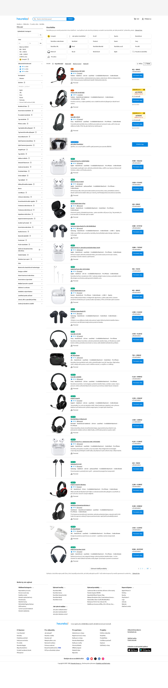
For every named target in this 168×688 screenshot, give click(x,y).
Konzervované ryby (23, 593)
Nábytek (124, 604)
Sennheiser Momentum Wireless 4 (80, 505)
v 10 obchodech (136, 271)
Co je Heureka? (21, 633)
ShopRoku (103, 636)
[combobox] (50, 19)
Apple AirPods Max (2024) (78, 549)
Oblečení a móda (126, 606)
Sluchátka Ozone (57, 600)
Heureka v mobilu (49, 636)
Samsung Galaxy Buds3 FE (78, 311)
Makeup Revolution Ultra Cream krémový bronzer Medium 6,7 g (101, 597)
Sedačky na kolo (22, 595)
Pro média (19, 643)
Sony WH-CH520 (75, 117)
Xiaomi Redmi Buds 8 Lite (78, 291)
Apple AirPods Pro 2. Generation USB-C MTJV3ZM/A (85, 442)
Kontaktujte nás (132, 632)
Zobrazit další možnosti (25, 102)
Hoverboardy (22, 600)
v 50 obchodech (136, 206)
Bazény (124, 595)
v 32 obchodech (136, 551)
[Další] (150, 569)
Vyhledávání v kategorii (24, 31)
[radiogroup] (30, 69)
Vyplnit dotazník (132, 640)
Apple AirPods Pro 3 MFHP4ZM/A (80, 161)
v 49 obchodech (136, 336)
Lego (123, 600)
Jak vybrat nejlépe (59, 607)
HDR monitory (22, 606)
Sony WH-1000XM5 (76, 377)
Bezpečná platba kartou (51, 648)
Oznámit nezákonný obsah (24, 650)
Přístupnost (20, 653)
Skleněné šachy (22, 602)
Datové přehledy (76, 645)
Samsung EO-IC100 (76, 464)
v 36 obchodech (136, 314)
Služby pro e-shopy (77, 638)
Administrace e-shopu (78, 633)
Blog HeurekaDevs (22, 648)
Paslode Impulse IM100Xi (94, 593)
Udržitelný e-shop (105, 645)
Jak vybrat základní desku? (60, 610)
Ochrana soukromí (49, 645)
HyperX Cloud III (75, 398)
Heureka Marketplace (78, 640)
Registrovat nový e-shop (79, 636)
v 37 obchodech (136, 400)
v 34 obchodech (136, 530)
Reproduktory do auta (24, 591)
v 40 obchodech (136, 228)
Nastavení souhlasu (50, 643)
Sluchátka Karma (57, 593)
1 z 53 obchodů (136, 120)
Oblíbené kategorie (24, 587)
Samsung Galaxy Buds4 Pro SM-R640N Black (83, 226)
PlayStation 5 (125, 597)
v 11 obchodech (136, 443)
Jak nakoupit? (48, 633)
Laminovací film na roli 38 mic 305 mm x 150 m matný (101, 591)
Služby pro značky (77, 643)
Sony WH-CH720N (76, 334)
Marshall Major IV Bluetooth (79, 419)
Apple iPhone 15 (126, 591)
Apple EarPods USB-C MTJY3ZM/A (80, 269)
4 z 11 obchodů (136, 96)
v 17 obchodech (136, 422)
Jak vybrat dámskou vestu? (60, 614)
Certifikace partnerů (105, 640)
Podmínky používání (22, 638)
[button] (28, 35)
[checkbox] (18, 47)
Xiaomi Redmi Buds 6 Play (78, 203)
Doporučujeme (127, 587)
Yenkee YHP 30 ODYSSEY (78, 93)
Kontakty (19, 636)
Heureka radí (48, 638)
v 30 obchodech (136, 379)
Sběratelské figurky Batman (26, 604)
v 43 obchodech (136, 163)
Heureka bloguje (21, 645)
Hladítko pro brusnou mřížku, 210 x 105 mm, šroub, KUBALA (101, 604)
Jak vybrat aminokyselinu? (60, 612)
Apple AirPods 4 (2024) (77, 182)
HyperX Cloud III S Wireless (78, 485)
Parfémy (124, 593)
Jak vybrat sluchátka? (77, 144)
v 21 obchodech (136, 508)
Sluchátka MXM (57, 591)
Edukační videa (76, 650)
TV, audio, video (34, 24)
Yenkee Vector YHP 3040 (78, 71)
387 (148, 569)
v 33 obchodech (136, 357)
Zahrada (124, 602)
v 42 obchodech (136, 184)
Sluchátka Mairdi (57, 597)
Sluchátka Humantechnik (59, 595)
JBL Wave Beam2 (75, 529)
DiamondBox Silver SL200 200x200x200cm (98, 600)
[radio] (18, 66)
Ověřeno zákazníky (105, 633)
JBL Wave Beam (75, 355)
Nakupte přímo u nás (50, 640)
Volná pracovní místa (22, 640)
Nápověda (75, 653)
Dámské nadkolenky (23, 611)
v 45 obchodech (136, 249)
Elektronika (26, 24)
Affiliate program (76, 648)
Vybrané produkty (93, 587)
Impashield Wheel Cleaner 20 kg (95, 595)
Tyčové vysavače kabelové (25, 609)
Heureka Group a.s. (76, 663)
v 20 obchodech (136, 71)
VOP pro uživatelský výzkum (52, 650)
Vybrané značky (58, 587)
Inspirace (102, 643)
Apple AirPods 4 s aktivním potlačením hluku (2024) (85, 248)
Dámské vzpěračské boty (25, 597)
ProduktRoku (103, 638)
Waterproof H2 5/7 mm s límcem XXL (97, 602)
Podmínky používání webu (103, 663)
